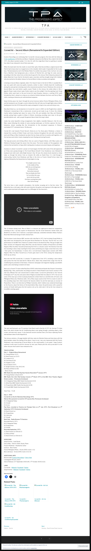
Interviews (30, 37)
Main (6, 37)
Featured (68, 37)
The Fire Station (80, 193)
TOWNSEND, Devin (80, 154)
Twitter (26, 467)
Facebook (20, 467)
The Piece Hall (76, 140)
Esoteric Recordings (18, 457)
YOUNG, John (79, 169)
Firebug (75, 166)
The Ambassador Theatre (79, 156)
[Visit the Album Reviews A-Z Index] (76, 50)
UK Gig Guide (57, 37)
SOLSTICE (78, 132)
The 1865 (79, 134)
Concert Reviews (43, 37)
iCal (73, 208)
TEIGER (77, 164)
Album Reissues (8, 47)
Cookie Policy (34, 548)
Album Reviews (17, 37)
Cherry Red (28, 457)
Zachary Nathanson (10, 53)
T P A (45, 25)
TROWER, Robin (81, 191)
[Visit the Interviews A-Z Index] (76, 70)
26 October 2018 (21, 53)
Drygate (75, 146)
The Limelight (76, 177)
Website (14, 467)
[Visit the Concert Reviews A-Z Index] (76, 90)
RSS (71, 208)
